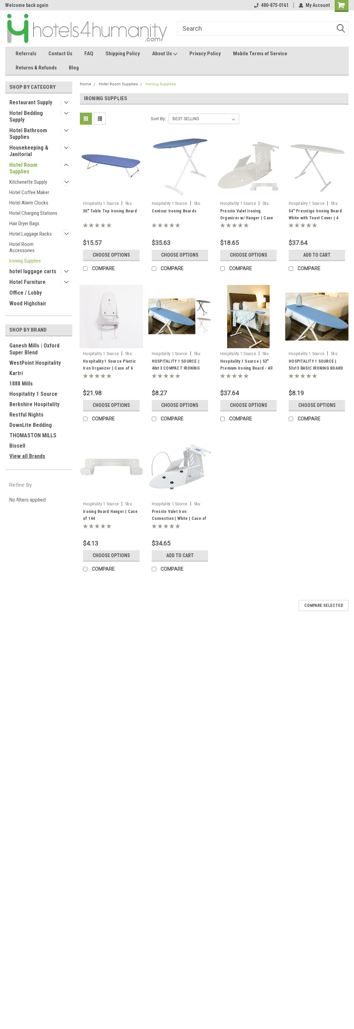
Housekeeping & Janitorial (28, 151)
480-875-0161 (275, 5)
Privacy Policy (205, 53)
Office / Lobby (25, 292)
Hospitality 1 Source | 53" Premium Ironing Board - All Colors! (246, 368)
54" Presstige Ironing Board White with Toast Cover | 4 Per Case (315, 218)
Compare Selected (323, 605)
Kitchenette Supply (28, 182)
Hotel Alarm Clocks (28, 203)
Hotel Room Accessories (22, 247)
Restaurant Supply (30, 102)
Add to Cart (316, 255)
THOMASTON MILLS (32, 435)
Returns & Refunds (36, 68)
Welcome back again (26, 5)
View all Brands (27, 456)
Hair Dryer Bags (24, 223)
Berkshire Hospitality (34, 404)
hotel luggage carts (32, 271)
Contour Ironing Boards (174, 211)
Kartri (16, 373)
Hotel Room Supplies (23, 168)
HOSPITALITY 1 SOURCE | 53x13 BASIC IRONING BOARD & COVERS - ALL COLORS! (316, 368)
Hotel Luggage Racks (30, 234)
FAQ (88, 53)
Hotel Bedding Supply (26, 116)
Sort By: (158, 118)
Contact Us (60, 53)
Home (85, 84)
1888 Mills (21, 383)
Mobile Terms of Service (260, 53)
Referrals (26, 53)
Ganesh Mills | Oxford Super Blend (34, 349)
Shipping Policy (122, 53)
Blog (74, 68)
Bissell (17, 445)
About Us (162, 53)
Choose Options (111, 255)
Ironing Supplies (25, 261)
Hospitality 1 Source (33, 394)
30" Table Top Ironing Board (110, 211)
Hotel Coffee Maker (29, 192)
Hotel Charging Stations (33, 213)
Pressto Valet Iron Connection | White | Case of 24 (179, 518)
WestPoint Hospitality (35, 363)
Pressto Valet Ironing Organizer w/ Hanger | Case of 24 (246, 218)
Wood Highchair (27, 303)
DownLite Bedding (30, 425)
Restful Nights (26, 414)
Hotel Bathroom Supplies (28, 133)
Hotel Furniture (27, 282)
